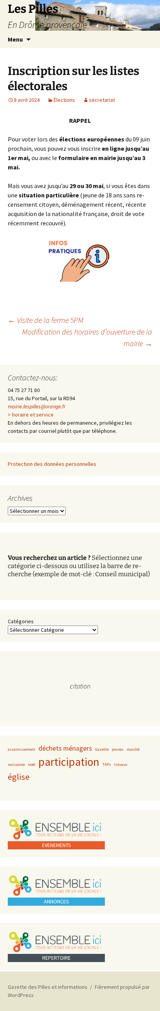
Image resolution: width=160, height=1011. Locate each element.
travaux (120, 764)
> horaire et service (31, 414)
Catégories (21, 621)
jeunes (117, 749)
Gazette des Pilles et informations (47, 986)
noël (31, 764)
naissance (16, 764)
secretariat (102, 99)
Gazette (102, 749)
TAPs (107, 764)
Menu (15, 39)
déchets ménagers (65, 748)
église (19, 776)
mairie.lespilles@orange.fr (37, 406)
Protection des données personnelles (52, 463)
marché (133, 749)
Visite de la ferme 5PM (45, 320)
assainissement (21, 749)
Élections (64, 99)
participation (68, 762)
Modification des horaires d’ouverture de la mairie (87, 337)
